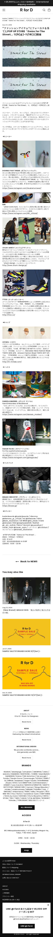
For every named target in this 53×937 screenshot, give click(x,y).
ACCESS (5, 889)
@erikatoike (31, 518)
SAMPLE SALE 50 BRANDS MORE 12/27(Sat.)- (22, 695)
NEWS (11, 18)
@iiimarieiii (6, 523)
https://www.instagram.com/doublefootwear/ (21, 188)
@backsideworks (22, 516)
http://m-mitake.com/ (12, 362)
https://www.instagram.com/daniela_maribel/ (22, 414)
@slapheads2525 (24, 523)
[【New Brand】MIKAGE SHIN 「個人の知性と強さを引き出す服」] (26, 590)
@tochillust (43, 527)
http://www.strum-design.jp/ (14, 265)
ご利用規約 (6, 893)
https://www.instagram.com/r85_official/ (20, 213)
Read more (26, 722)
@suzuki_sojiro (20, 527)
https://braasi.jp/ (9, 506)
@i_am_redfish (9, 525)
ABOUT (5, 886)
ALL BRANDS (26, 807)
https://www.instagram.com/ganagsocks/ (20, 458)
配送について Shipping (10, 867)
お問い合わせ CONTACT (10, 878)
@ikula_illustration (10, 521)
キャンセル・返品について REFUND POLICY (17, 871)
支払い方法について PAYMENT (12, 864)
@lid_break (32, 521)
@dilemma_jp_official (11, 518)
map (26, 850)
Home (4, 18)
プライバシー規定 (8, 896)
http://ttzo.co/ (8, 315)
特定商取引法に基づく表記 (11, 900)
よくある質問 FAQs (9, 861)
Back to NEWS (29, 561)
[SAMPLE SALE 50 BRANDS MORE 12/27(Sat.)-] (26, 673)
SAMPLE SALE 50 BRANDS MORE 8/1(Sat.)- (21, 651)
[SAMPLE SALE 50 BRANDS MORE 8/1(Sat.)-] (26, 632)
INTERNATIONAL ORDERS (11, 874)
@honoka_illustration (23, 529)
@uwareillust (36, 525)
